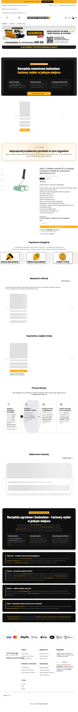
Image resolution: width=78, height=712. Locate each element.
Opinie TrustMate (44, 675)
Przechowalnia (43, 658)
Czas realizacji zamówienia (28, 672)
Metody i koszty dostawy (27, 670)
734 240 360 (54, 5)
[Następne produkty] (62, 116)
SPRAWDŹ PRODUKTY (47, 1)
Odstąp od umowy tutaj (27, 656)
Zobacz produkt (25, 129)
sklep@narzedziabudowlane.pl (68, 5)
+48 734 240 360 (12, 653)
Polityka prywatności (45, 670)
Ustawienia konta (44, 656)
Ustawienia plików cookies (46, 672)
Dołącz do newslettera (64, 662)
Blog (22, 686)
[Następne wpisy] (74, 478)
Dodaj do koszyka (58, 226)
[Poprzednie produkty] (15, 116)
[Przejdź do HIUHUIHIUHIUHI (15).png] (63, 258)
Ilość (41, 220)
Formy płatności (25, 667)
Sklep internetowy (38, 704)
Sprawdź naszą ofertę (38, 93)
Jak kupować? (25, 653)
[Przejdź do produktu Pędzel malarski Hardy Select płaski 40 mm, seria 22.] (18, 302)
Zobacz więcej (12, 263)
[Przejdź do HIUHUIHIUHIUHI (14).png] (36, 258)
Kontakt (23, 689)
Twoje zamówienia (44, 653)
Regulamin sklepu (44, 667)
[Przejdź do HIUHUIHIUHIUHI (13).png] (10, 258)
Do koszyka (18, 321)
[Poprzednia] (3, 1)
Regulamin (59, 666)
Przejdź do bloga (66, 458)
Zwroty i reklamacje (26, 658)
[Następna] (75, 1)
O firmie (23, 684)
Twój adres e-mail (62, 660)
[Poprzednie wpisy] (3, 478)
